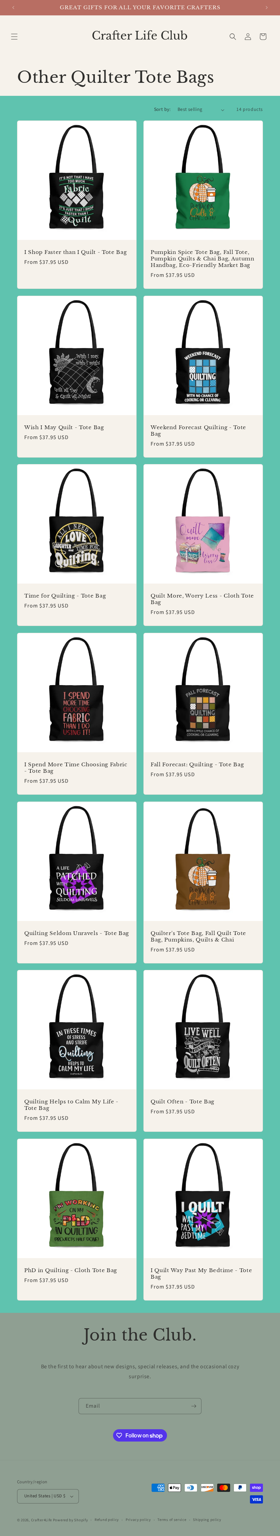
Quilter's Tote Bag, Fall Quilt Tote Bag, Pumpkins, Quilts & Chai (198, 936)
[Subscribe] (193, 1406)
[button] (14, 36)
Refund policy (107, 1519)
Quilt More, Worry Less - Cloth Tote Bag (202, 599)
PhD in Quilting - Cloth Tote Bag (70, 1270)
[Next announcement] (266, 7)
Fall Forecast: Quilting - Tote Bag (197, 764)
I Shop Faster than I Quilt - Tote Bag (75, 252)
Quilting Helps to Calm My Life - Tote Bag (71, 1105)
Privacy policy (138, 1519)
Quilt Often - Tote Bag (182, 1102)
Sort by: (162, 109)
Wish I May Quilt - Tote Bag (64, 427)
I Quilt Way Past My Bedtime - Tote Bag (201, 1273)
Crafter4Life (41, 1520)
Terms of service (171, 1519)
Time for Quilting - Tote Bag (65, 596)
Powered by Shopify (70, 1520)
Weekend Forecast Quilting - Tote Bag (198, 430)
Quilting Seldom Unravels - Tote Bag (76, 933)
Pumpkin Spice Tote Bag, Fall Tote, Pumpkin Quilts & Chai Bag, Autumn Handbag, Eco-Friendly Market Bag (202, 258)
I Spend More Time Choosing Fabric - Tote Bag (75, 767)
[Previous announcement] (13, 7)
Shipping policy (207, 1519)
